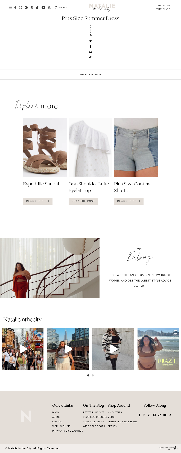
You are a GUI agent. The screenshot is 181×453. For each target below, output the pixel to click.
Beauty (112, 426)
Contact (58, 421)
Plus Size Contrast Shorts (133, 187)
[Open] (22, 349)
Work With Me (61, 426)
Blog (55, 412)
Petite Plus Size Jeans (123, 421)
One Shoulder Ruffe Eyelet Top (89, 187)
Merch (112, 417)
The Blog (163, 5)
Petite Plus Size (93, 412)
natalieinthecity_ (24, 320)
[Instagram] (40, 365)
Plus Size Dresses (95, 417)
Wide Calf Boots (94, 426)
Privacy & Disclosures (67, 431)
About (56, 417)
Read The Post (37, 201)
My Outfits (115, 412)
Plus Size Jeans (93, 421)
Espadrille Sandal (41, 184)
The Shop (163, 9)
